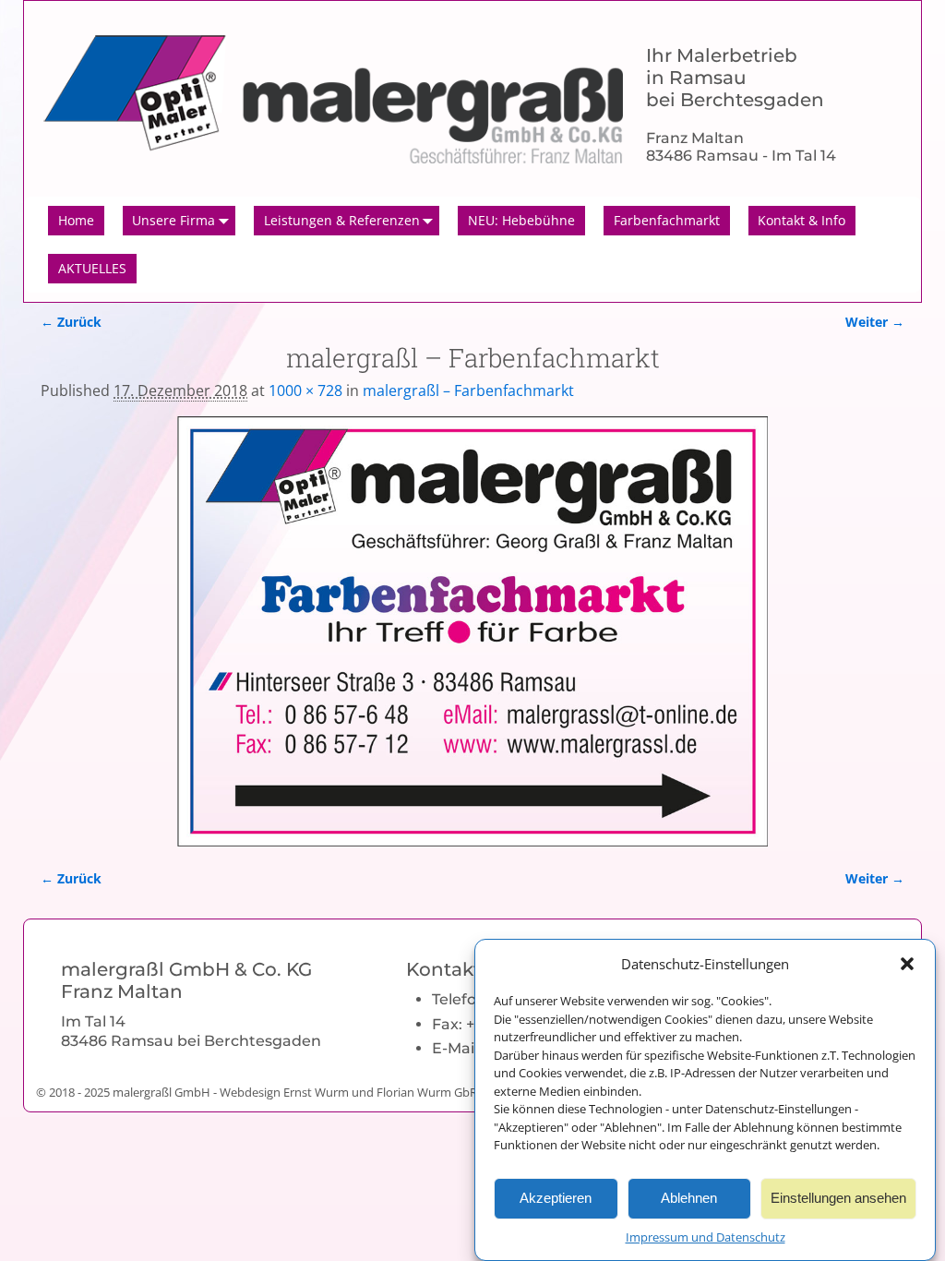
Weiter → (874, 321)
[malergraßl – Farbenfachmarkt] (472, 631)
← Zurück (71, 321)
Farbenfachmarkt (667, 220)
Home (76, 220)
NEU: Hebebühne (521, 220)
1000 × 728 (305, 390)
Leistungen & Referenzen (342, 220)
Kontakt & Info (801, 220)
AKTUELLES (92, 268)
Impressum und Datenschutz (705, 1237)
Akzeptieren (556, 1198)
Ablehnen (689, 1198)
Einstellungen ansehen (838, 1198)
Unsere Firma (173, 220)
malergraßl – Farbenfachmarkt (468, 390)
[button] (907, 964)
